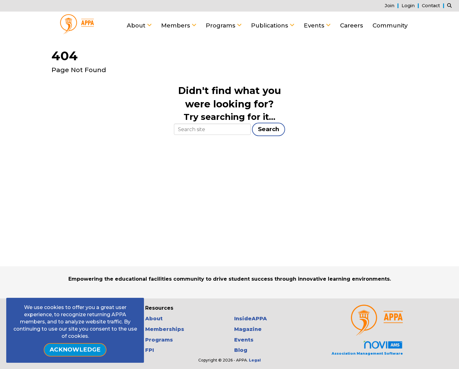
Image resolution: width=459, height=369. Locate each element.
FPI (149, 350)
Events (315, 25)
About (137, 25)
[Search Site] (450, 5)
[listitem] (392, 5)
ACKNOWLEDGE (75, 349)
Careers (351, 25)
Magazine (248, 329)
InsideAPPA (250, 319)
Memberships (164, 329)
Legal (255, 360)
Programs (221, 25)
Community (390, 25)
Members (176, 25)
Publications (270, 25)
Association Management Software (367, 353)
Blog (240, 350)
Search (268, 129)
